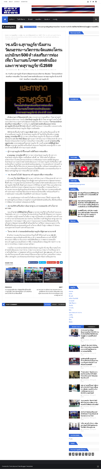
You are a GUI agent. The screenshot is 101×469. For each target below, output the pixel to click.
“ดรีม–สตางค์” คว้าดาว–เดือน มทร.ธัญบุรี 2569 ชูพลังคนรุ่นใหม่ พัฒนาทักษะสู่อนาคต (89, 425)
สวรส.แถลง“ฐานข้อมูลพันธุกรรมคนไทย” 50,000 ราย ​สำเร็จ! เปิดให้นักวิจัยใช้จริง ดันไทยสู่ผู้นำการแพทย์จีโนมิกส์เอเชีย (62, 27)
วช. (24, 35)
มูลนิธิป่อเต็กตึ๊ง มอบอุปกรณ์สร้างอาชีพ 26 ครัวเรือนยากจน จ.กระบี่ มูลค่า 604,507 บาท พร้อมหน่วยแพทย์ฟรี (52, 276)
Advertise (24, 1)
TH (44, 35)
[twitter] (93, 1)
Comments (91, 327)
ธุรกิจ (11, 19)
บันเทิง (46, 19)
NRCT (40, 35)
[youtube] (88, 1)
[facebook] (91, 1)
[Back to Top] (98, 466)
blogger (47, 304)
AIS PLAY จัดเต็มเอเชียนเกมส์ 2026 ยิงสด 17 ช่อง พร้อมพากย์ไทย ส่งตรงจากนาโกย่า (89, 414)
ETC (71, 439)
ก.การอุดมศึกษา (13, 35)
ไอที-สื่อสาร (21, 19)
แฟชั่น (71, 315)
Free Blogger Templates (25, 466)
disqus (54, 304)
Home (5, 1)
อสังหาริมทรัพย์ (73, 298)
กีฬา (70, 310)
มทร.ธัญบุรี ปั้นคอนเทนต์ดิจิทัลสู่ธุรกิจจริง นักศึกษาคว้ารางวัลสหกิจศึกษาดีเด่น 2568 (88, 195)
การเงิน (71, 308)
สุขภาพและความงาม (75, 312)
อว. (37, 35)
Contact (17, 1)
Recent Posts (76, 327)
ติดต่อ (70, 322)
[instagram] (96, 1)
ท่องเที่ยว (38, 19)
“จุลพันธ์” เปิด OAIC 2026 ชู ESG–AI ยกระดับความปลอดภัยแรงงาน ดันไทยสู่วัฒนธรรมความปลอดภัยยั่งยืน (33, 277)
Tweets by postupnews (77, 184)
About (11, 1)
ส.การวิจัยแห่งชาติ (30, 35)
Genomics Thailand (21, 27)
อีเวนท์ (30, 19)
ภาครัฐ (55, 19)
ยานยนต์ (71, 301)
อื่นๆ (70, 319)
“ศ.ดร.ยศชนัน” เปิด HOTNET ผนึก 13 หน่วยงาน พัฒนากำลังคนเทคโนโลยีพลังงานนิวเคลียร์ (89, 402)
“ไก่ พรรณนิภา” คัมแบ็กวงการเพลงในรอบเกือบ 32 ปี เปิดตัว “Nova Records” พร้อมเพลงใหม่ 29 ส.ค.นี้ (89, 375)
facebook (61, 304)
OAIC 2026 (28, 271)
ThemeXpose (13, 466)
